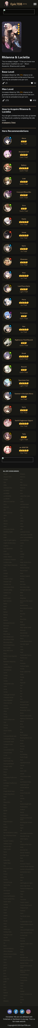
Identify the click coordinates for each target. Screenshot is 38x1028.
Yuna (21, 988)
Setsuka (22, 798)
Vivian (21, 952)
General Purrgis (8, 882)
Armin (5, 570)
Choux (5, 714)
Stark (21, 858)
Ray (21, 696)
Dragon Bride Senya (9, 791)
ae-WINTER (6, 499)
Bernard (6, 628)
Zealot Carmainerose (26, 994)
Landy (21, 501)
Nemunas (22, 630)
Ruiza (21, 760)
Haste (5, 913)
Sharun (22, 812)
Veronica (22, 938)
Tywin (21, 927)
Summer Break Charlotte (27, 866)
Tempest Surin (24, 908)
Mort (21, 611)
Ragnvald (22, 682)
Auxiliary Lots (7, 592)
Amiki (5, 537)
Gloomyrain (7, 890)
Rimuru (22, 727)
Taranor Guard (24, 902)
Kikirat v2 (22, 477)
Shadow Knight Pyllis (25, 804)
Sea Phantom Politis (25, 782)
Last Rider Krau (24, 507)
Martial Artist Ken (25, 568)
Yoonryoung (23, 977)
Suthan (22, 877)
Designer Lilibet (8, 766)
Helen (5, 924)
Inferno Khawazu (8, 951)
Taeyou (22, 891)
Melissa (22, 581)
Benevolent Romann (9, 623)
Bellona (6, 620)
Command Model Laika (10, 736)
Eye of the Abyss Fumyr (10, 835)
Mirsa (21, 595)
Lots (21, 546)
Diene (5, 772)
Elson (5, 813)
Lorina (22, 543)
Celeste (6, 681)
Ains (5, 510)
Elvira (5, 816)
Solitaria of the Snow (25, 844)
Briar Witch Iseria (8, 650)
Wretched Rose (24, 975)
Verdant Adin (23, 935)
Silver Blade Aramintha (26, 833)
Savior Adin (23, 771)
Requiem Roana (24, 705)
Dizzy (5, 780)
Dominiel (6, 786)
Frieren (5, 874)
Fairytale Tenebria (8, 841)
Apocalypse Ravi (8, 548)
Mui (21, 616)
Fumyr (5, 877)
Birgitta (6, 631)
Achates (6, 479)
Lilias (21, 524)
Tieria (21, 913)
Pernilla (22, 669)
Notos (22, 638)
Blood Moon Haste (9, 639)
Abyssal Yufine (7, 477)
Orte (21, 647)
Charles (6, 706)
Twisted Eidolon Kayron (26, 924)
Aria (5, 568)
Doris (5, 788)
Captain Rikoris (8, 667)
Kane (5, 987)
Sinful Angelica (24, 839)
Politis (21, 674)
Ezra (5, 838)
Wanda (22, 955)
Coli (5, 733)
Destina (6, 769)
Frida (5, 871)
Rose (21, 751)
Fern (5, 857)
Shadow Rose (24, 807)
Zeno (21, 997)
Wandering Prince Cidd (26, 960)
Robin (21, 743)
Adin (5, 482)
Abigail (5, 474)
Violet (21, 949)
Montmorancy (24, 605)
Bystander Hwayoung (9, 661)
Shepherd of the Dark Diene (26, 818)
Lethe (21, 518)
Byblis (5, 659)
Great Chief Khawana (9, 896)
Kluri (21, 490)
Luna (21, 559)
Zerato (22, 999)
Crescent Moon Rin (9, 750)
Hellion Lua (7, 929)
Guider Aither (7, 901)
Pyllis (21, 680)
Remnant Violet (24, 702)
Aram (5, 551)
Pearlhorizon (23, 658)
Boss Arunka (7, 648)
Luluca (22, 557)
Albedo (6, 521)
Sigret (21, 828)
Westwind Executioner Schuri (26, 966)
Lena (21, 513)
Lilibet (21, 526)
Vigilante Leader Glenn (26, 944)
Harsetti (6, 907)
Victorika (22, 941)
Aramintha (6, 554)
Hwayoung (6, 940)
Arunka (5, 576)
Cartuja (6, 675)
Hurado (6, 937)
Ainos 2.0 (6, 507)
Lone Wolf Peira (24, 540)
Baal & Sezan (7, 598)
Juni (4, 984)
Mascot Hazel (24, 570)
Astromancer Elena (9, 587)
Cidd (5, 722)
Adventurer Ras (8, 488)
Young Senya (23, 980)
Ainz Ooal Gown (8, 513)
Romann (22, 746)
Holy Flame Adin (8, 935)
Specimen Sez (24, 850)
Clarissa (6, 725)
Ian (4, 943)
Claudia (6, 728)
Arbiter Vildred (8, 557)
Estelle (5, 830)
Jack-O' (5, 965)
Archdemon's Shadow (10, 559)
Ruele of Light (24, 757)
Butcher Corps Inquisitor (10, 656)
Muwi (21, 622)
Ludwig (22, 554)
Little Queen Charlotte (26, 535)
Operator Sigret (24, 644)
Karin (5, 990)
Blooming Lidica (8, 642)
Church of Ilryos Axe (9, 719)
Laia (21, 499)
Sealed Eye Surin (24, 785)
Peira (21, 660)
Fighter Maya (7, 863)
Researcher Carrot (25, 710)
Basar (5, 606)
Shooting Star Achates (26, 822)
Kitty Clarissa (23, 485)
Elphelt (5, 810)
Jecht (5, 970)
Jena (5, 973)
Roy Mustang (23, 754)
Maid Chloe (23, 565)
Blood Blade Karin (9, 637)
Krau (21, 493)
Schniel (22, 774)
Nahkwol (22, 625)
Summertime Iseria (25, 872)
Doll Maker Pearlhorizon (10, 783)
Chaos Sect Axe (8, 703)
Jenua (5, 976)
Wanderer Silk (24, 957)
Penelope (22, 663)
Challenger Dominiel (9, 695)
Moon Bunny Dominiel (26, 608)
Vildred (22, 946)
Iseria (5, 959)
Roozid (22, 749)
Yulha (21, 986)
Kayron (5, 995)
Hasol (5, 910)
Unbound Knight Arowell (27, 930)
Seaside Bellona (24, 787)
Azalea (5, 595)
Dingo (5, 775)
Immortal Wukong (8, 948)
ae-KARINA (6, 493)
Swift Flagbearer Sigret (26, 883)
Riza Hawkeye (24, 735)
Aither (5, 515)
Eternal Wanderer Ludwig (10, 832)
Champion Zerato (8, 697)
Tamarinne (23, 899)
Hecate (5, 921)
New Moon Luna (24, 636)
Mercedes (23, 584)
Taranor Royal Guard (26, 905)
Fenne (5, 852)
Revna (21, 713)
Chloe (5, 711)
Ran (21, 688)
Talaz (21, 894)
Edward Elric (7, 802)
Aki (4, 518)
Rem (21, 699)
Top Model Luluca (25, 916)
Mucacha (22, 614)
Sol (21, 841)
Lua (21, 548)
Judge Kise (6, 979)
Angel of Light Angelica (10, 540)
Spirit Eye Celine (24, 855)
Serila (21, 796)
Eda (5, 799)
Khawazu (22, 474)
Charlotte (6, 708)
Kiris (21, 479)
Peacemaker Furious (25, 655)
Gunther (6, 904)
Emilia (5, 819)
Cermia (6, 692)
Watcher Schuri (24, 963)
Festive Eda (7, 860)
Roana (22, 740)
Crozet (5, 755)
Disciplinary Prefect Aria (10, 777)
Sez (21, 801)
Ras (21, 691)
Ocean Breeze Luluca (26, 641)
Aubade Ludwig (8, 590)
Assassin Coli (7, 584)
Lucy (21, 551)
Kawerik (6, 992)
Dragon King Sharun (9, 794)
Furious (6, 879)
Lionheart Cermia (25, 532)
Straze (22, 861)
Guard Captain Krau (9, 899)
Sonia (21, 847)
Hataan (6, 915)
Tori (21, 919)
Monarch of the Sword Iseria (26, 602)
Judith (5, 981)
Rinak (21, 732)
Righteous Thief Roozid (26, 718)
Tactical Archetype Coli (26, 888)
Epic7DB (18, 4)
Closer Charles (8, 730)
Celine (5, 686)
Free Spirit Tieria (8, 868)
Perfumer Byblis (24, 666)
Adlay (5, 485)
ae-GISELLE (6, 490)
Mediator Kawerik (25, 576)
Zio (21, 1002)
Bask (5, 609)
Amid (5, 535)
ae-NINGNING (7, 496)
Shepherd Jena (24, 815)
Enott (5, 824)
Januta (5, 968)
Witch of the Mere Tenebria (25, 971)
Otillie (21, 649)
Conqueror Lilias (8, 744)
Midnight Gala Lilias (25, 590)
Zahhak (22, 991)
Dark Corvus (7, 758)
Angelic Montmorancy (9, 543)
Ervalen (6, 827)
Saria (21, 768)
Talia (21, 897)
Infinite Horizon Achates (10, 954)
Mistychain (23, 598)
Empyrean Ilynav (8, 821)
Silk (21, 830)
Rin (21, 729)
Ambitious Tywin (8, 532)
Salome (22, 765)
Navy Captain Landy (25, 627)
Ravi (21, 694)
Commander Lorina (9, 739)
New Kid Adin (23, 633)
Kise (21, 482)
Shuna (21, 825)
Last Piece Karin (24, 504)
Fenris (5, 855)
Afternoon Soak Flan (9, 501)
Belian (5, 617)
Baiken (5, 604)
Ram (21, 685)
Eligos (5, 808)
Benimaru (6, 626)
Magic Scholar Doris (25, 562)
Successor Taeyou (25, 864)
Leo (21, 515)
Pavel (21, 652)
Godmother (7, 893)
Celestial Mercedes (9, 684)
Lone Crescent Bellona (26, 537)
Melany (22, 579)
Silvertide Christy (24, 836)
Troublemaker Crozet (26, 922)
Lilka (21, 529)
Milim (21, 592)
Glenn (5, 888)
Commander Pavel (9, 741)
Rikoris (22, 721)
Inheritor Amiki (8, 957)
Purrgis (22, 677)
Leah (21, 510)
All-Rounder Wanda (9, 529)
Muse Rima (23, 619)
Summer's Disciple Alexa (27, 869)
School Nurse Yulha (25, 776)
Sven (21, 880)
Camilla (6, 664)
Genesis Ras (7, 885)
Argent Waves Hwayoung (10, 565)
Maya (21, 573)
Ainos (5, 504)
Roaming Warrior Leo (26, 738)
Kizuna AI (22, 488)
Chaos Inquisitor (8, 700)
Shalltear (22, 809)
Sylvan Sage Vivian (25, 886)
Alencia (6, 524)
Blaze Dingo (7, 634)
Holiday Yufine (7, 932)
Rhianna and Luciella (25, 716)
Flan (5, 866)
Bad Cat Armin (7, 601)
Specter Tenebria (25, 852)
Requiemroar (23, 707)
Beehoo (6, 615)
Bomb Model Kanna (9, 645)
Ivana (5, 962)
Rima (21, 724)
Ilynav (5, 946)
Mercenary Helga (25, 587)
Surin (21, 875)
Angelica (6, 546)
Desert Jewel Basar (9, 764)
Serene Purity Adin (25, 793)
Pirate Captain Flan (25, 671)
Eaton (5, 797)
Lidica (21, 521)
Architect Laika (7, 562)
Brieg (5, 653)
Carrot (5, 672)
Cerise (5, 689)
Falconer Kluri (7, 846)
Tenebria (22, 910)
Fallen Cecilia (7, 849)
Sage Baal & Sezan (25, 762)
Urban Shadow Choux (26, 933)
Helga (5, 926)
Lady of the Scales (25, 496)
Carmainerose (7, 670)
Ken (5, 998)
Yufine (22, 983)
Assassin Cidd (7, 581)
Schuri (21, 779)
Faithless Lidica (8, 843)
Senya (21, 790)
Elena (5, 805)
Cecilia (5, 678)
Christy (5, 717)
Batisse (6, 612)
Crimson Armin (8, 752)
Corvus (5, 747)
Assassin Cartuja (8, 579)
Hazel (5, 918)
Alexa (5, 526)
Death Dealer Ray (8, 761)
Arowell (6, 573)
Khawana (6, 1001)
